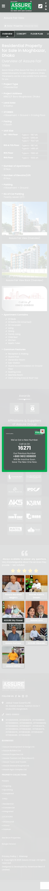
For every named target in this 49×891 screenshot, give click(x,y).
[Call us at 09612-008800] (40, 6)
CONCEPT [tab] (21, 33)
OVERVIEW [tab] (7, 33)
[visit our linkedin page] (46, 9)
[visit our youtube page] (46, 6)
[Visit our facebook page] (46, 3)
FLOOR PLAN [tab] (37, 33)
